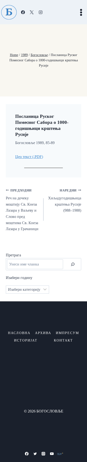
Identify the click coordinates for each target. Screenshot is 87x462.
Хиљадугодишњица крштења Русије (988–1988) (64, 201)
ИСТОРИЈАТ (25, 340)
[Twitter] (35, 453)
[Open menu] (81, 12)
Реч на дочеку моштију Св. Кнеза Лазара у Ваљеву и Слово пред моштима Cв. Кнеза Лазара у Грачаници (22, 210)
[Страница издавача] (60, 453)
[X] (32, 12)
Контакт (63, 340)
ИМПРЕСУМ (67, 333)
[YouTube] (52, 453)
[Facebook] (23, 12)
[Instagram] (40, 12)
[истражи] (72, 264)
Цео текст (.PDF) (29, 157)
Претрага (13, 255)
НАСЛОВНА (19, 333)
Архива (43, 333)
